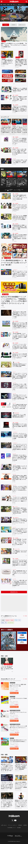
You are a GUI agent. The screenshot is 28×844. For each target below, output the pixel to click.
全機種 (3, 620)
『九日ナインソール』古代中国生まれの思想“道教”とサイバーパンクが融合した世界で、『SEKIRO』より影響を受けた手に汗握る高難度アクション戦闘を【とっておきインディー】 (19, 109)
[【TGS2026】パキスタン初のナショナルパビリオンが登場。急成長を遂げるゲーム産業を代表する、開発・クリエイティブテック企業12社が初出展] (6, 456)
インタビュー (15, 269)
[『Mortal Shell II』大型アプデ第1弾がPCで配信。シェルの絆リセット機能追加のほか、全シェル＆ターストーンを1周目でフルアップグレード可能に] (6, 313)
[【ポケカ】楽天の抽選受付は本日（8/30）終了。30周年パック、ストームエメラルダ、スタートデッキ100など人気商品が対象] (6, 196)
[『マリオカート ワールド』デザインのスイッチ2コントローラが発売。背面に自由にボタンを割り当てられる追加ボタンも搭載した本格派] (6, 345)
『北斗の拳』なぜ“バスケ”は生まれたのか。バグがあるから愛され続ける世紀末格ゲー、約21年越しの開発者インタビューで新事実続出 (21, 767)
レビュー (14, 124)
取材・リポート (5, 15)
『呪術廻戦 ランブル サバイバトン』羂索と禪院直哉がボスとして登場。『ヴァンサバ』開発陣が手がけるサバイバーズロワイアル (7, 62)
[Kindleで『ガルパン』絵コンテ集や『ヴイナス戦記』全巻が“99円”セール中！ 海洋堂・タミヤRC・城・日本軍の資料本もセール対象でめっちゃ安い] (6, 150)
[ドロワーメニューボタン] (1, 1)
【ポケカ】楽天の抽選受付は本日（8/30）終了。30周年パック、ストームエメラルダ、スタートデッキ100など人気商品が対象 (19, 197)
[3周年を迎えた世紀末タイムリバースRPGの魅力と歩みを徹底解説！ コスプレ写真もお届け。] (6, 364)
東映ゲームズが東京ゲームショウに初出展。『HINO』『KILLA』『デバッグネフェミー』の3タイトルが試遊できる (14, 45)
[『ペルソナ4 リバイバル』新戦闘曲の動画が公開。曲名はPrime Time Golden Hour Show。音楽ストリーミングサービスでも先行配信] (6, 216)
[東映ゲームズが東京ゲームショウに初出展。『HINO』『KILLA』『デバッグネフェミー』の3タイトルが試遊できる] (14, 34)
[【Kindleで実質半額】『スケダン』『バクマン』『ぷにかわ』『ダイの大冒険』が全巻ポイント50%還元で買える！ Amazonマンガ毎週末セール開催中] (6, 334)
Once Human (16, 412)
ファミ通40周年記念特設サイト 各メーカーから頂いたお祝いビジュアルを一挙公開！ (14, 262)
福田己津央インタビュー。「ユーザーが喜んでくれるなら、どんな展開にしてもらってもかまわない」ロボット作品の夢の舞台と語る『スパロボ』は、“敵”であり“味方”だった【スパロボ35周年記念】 (7, 767)
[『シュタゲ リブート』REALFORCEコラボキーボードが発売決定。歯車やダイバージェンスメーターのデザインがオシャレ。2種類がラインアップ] (6, 498)
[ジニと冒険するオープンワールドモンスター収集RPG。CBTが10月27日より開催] (6, 551)
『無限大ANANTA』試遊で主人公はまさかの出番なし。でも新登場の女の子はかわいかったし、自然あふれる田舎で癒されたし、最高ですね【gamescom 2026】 (14, 18)
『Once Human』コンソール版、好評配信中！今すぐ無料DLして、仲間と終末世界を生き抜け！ (19, 416)
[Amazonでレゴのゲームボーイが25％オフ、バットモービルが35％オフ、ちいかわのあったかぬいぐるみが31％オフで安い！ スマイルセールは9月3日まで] (6, 206)
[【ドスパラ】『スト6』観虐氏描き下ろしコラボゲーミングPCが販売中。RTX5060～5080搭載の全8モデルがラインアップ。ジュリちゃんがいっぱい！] (6, 139)
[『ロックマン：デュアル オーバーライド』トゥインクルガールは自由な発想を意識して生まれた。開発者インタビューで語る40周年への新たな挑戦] (6, 434)
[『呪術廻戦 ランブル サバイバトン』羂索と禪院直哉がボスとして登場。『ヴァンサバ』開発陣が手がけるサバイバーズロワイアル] (7, 54)
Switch (8, 4)
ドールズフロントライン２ (8, 664)
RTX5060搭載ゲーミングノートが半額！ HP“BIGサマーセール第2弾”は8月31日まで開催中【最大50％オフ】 (19, 425)
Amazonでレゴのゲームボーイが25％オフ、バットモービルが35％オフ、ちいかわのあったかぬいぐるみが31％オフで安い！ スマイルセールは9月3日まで (19, 207)
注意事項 (25, 825)
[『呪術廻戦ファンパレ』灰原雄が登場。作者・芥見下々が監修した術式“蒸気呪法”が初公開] (6, 89)
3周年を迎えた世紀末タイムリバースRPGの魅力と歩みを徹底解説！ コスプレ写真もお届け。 (19, 365)
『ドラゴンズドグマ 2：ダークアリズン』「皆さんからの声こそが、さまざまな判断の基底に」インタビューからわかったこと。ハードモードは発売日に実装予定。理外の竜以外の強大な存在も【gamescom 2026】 (19, 447)
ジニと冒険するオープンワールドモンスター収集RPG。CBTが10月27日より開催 (19, 552)
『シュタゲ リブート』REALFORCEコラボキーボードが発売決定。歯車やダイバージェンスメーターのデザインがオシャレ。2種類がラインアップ (19, 500)
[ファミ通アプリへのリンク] (10, 835)
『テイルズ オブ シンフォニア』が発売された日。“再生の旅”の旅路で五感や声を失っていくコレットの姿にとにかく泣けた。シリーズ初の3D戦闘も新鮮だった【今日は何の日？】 (19, 562)
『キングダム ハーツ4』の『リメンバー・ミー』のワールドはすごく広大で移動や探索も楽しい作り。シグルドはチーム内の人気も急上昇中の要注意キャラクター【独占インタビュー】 (7, 785)
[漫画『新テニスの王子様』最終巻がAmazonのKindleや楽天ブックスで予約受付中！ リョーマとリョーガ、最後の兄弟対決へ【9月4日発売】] (6, 236)
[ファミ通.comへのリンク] (14, 1)
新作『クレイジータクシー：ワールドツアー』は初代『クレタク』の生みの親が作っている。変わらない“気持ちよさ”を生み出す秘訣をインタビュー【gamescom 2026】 (19, 273)
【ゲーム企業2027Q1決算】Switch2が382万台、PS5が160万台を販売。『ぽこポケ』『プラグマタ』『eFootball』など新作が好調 (19, 406)
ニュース (3, 41)
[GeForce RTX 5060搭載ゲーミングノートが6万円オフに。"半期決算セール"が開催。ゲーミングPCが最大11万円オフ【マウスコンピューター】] (14, 287)
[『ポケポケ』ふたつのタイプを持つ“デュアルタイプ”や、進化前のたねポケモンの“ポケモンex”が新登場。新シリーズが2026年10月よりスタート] (6, 487)
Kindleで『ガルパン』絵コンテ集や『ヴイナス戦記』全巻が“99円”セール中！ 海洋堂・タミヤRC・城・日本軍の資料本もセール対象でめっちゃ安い (19, 152)
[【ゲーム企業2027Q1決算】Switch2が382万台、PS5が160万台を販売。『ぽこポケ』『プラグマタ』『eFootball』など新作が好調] (6, 405)
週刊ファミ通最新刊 (7, 629)
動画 (2, 169)
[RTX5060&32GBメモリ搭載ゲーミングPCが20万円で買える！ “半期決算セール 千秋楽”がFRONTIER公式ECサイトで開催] (6, 226)
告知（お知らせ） (16, 517)
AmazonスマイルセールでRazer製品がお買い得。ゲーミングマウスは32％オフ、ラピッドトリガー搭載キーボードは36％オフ (19, 355)
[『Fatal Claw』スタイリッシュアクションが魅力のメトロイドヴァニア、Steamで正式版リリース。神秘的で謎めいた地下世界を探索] (6, 396)
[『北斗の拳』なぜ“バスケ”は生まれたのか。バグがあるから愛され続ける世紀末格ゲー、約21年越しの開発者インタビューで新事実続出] (21, 759)
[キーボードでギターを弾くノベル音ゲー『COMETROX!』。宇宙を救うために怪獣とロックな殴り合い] (6, 161)
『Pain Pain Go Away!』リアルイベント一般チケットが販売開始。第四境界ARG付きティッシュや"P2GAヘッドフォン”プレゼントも (19, 520)
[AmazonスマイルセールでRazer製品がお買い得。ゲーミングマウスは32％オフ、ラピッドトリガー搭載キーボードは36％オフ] (6, 355)
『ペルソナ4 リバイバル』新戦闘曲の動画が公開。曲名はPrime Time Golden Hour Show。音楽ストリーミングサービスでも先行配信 (19, 217)
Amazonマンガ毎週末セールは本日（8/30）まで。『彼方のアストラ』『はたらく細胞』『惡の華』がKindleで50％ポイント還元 (19, 98)
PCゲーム (15, 4)
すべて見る (25, 169)
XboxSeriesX (10, 622)
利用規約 (20, 825)
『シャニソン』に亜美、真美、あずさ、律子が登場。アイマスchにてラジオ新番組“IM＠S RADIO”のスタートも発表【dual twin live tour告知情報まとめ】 (19, 583)
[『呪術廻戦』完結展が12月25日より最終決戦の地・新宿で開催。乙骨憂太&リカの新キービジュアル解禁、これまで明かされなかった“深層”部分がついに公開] (21, 54)
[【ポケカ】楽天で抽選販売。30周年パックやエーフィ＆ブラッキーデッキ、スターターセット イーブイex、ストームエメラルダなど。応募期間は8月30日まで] (21, 777)
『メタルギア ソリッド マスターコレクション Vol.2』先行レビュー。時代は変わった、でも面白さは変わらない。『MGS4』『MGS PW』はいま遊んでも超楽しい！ (7, 803)
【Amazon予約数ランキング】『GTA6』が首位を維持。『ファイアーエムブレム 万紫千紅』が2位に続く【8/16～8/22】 (19, 467)
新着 (1, 4)
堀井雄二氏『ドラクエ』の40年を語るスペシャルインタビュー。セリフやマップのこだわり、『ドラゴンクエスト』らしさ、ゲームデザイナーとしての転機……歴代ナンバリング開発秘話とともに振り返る (21, 803)
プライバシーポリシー (12, 825)
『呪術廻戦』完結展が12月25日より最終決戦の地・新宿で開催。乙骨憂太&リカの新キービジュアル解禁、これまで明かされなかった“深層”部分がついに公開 (21, 62)
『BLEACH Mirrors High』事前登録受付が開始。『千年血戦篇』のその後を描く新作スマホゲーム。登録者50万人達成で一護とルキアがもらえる (19, 478)
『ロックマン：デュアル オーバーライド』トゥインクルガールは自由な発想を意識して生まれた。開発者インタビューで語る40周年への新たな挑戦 (19, 436)
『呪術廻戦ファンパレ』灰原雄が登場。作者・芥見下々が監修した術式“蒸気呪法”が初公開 (19, 89)
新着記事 (13, 24)
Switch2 (4, 4)
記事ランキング (22, 24)
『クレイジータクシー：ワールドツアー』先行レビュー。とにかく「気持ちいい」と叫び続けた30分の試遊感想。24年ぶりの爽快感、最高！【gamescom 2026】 (19, 376)
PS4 (19, 620)
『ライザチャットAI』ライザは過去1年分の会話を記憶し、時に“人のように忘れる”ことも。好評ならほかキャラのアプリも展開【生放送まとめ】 (6, 129)
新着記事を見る (14, 592)
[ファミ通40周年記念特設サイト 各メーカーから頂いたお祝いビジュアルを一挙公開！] (14, 251)
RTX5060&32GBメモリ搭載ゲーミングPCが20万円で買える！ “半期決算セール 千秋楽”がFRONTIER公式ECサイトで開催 (19, 227)
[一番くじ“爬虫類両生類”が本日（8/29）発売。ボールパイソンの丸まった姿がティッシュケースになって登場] (6, 572)
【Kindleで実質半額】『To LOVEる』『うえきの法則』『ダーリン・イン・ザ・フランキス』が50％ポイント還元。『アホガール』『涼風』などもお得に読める (19, 542)
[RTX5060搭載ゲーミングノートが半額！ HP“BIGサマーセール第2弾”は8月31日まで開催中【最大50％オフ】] (6, 425)
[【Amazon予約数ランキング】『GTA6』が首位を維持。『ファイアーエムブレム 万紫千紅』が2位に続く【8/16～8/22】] (6, 467)
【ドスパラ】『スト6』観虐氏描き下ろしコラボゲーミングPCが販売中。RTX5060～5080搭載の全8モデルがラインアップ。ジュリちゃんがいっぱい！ (19, 141)
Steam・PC (4, 622)
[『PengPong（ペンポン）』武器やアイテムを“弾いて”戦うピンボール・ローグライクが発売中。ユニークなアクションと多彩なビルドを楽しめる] (6, 385)
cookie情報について (11, 827)
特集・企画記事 (15, 95)
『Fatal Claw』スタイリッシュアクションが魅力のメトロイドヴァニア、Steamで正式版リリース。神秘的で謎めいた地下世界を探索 (19, 396)
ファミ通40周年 (7, 257)
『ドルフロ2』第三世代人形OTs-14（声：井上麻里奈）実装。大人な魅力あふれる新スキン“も (7, 668)
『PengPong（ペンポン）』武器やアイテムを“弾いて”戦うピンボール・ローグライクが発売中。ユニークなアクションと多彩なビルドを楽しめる (19, 387)
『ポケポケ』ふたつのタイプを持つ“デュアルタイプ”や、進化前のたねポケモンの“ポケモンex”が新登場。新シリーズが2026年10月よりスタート (19, 489)
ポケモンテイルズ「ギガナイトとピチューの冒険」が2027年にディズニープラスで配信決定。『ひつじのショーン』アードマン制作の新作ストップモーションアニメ (19, 531)
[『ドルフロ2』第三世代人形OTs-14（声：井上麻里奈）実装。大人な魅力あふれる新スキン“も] (7, 661)
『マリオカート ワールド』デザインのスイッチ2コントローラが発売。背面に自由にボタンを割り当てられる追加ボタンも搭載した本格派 (19, 346)
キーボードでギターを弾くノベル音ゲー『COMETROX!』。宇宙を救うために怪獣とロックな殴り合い (19, 161)
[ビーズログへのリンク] (18, 835)
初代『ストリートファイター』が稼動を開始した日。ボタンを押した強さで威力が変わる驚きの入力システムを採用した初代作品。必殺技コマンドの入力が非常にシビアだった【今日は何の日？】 (19, 325)
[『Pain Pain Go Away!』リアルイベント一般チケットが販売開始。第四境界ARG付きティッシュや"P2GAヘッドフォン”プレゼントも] (6, 520)
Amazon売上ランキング (8, 679)
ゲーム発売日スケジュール (9, 616)
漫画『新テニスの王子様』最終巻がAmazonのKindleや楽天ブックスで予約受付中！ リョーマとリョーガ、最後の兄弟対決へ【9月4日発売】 (19, 237)
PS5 (11, 4)
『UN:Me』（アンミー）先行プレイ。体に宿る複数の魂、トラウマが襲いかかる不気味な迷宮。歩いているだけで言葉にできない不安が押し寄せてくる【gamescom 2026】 (17, 129)
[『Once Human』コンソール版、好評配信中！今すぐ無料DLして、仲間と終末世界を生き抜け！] (6, 415)
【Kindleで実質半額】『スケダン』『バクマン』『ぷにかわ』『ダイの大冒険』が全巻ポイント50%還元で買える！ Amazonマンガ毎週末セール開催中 (19, 336)
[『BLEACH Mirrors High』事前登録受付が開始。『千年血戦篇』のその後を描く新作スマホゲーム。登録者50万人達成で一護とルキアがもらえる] (6, 476)
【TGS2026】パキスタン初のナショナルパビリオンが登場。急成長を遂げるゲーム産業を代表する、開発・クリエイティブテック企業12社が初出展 (19, 458)
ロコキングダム (17, 549)
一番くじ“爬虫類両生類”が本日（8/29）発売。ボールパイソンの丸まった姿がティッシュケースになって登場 (19, 572)
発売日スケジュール (22, 4)
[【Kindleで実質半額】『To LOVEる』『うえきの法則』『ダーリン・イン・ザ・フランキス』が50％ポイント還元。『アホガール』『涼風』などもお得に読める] (6, 540)
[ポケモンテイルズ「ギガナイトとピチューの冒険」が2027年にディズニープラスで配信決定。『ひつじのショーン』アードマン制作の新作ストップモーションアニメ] (6, 529)
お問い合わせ (4, 825)
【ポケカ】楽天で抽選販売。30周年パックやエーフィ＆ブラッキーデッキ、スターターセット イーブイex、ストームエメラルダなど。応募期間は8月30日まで (21, 785)
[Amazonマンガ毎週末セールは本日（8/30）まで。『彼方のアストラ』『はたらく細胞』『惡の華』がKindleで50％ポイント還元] (6, 97)
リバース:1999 (16, 362)
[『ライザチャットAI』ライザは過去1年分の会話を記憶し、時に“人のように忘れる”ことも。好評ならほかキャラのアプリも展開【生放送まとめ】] (6, 121)
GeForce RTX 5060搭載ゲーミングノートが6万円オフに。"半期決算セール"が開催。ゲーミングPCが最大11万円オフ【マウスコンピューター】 (14, 301)
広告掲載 (19, 827)
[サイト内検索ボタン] (26, 1)
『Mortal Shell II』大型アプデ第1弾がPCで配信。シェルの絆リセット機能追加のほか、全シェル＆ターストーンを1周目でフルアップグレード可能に (19, 314)
